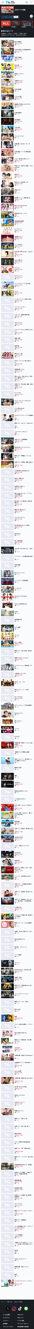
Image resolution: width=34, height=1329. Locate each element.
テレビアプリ (6, 1317)
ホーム (3, 1302)
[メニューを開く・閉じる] (30, 2)
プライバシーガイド (8, 1326)
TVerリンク (20, 1317)
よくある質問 (6, 1314)
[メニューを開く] (3, 2)
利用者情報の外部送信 (23, 1326)
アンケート (6, 1320)
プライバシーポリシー (23, 1323)
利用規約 (5, 1323)
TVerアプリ (20, 1314)
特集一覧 (9, 1302)
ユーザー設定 (20, 1320)
